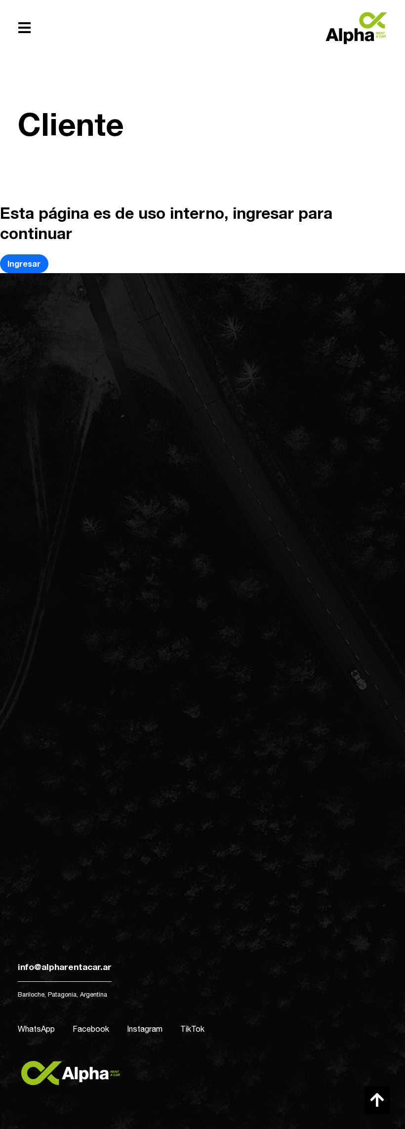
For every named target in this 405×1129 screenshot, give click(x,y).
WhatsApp (36, 1028)
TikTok (192, 1028)
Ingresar (23, 263)
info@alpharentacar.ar (65, 967)
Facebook (91, 1028)
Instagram (144, 1028)
